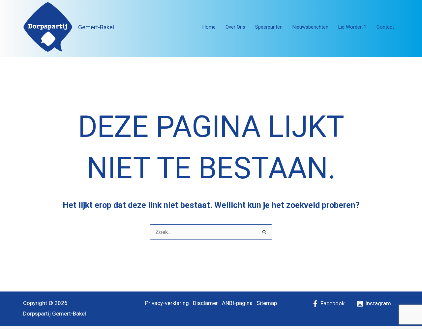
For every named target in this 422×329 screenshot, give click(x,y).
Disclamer (205, 303)
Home (209, 27)
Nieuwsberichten (310, 27)
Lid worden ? (352, 27)
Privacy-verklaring (167, 303)
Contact (385, 27)
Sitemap (266, 303)
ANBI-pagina (237, 303)
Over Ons (235, 27)
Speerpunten (269, 27)
